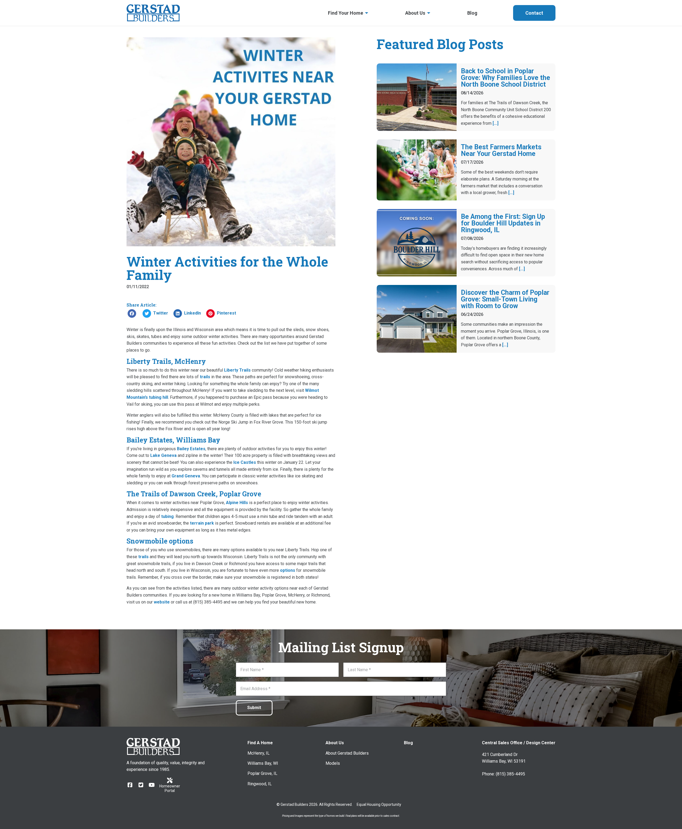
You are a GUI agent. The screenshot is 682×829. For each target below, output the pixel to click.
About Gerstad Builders (347, 753)
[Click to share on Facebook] (132, 313)
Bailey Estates (191, 448)
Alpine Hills (237, 502)
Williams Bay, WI (262, 763)
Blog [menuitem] (472, 13)
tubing (167, 516)
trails (205, 376)
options (287, 570)
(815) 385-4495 (510, 773)
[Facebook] (130, 784)
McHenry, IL (258, 753)
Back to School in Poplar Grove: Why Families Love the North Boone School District (505, 77)
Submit (254, 707)
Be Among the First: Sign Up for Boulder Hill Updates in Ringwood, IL (503, 223)
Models (333, 763)
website (162, 602)
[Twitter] (140, 784)
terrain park (202, 523)
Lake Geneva (163, 455)
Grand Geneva (186, 475)
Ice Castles (244, 462)
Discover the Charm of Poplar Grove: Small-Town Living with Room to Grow (505, 299)
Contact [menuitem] (534, 13)
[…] (495, 123)
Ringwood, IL (259, 783)
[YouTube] (151, 784)
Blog (408, 742)
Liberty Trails (237, 370)
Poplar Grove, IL (262, 773)
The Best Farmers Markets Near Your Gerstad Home (501, 150)
